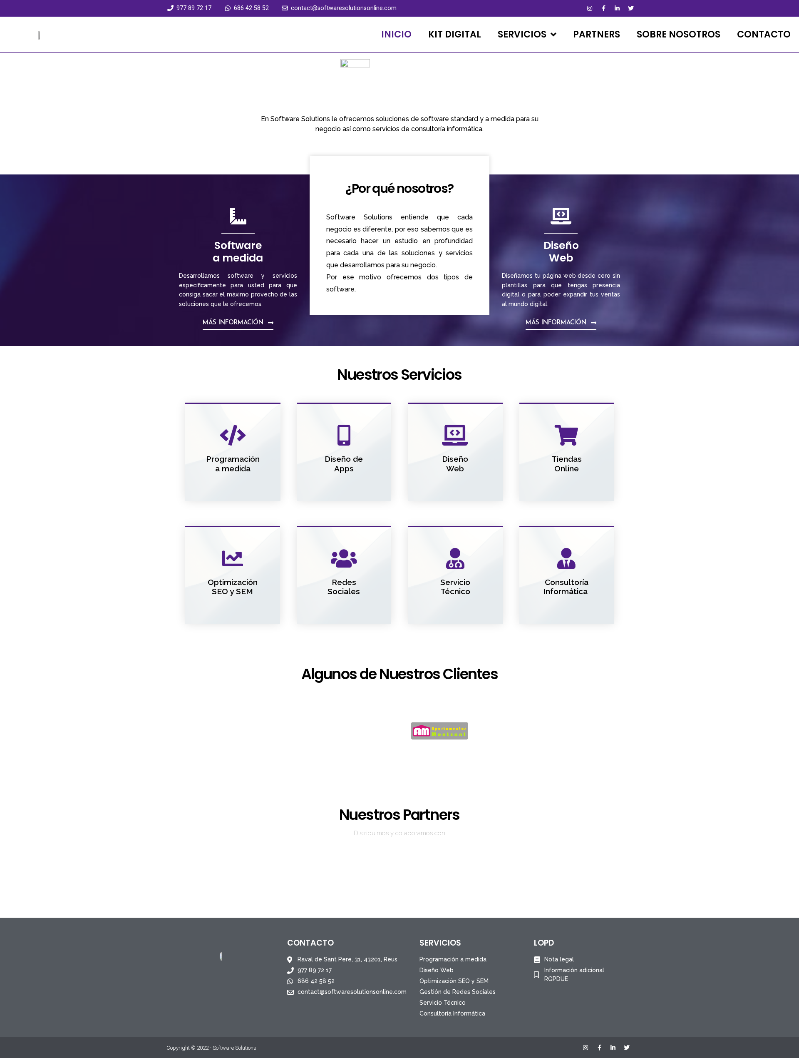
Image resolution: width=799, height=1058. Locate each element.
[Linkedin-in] (617, 8)
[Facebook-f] (603, 8)
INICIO (396, 34)
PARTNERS (596, 34)
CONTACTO (764, 34)
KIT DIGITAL (454, 34)
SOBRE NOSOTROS (678, 34)
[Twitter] (631, 8)
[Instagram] (590, 8)
